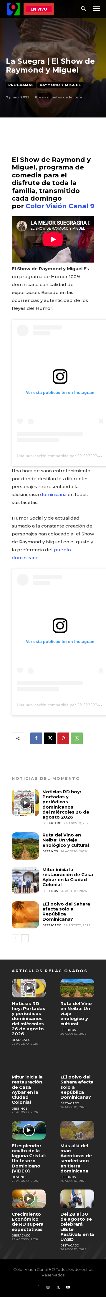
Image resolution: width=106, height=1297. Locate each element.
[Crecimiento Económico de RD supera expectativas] (29, 1199)
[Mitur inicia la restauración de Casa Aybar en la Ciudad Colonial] (25, 880)
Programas (21, 85)
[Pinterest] (63, 738)
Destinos (50, 851)
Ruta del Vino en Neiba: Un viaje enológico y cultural (65, 840)
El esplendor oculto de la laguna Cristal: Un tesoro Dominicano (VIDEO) (29, 1158)
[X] (50, 738)
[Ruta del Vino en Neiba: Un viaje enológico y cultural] (25, 845)
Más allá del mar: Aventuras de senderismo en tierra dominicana (76, 1158)
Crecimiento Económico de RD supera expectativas (28, 1221)
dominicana (53, 494)
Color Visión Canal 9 (60, 206)
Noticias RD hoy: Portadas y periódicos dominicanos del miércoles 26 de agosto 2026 (65, 804)
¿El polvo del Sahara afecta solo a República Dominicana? (66, 911)
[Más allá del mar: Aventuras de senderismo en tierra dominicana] (77, 1130)
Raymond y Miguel (60, 85)
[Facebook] (36, 738)
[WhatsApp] (77, 738)
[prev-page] (15, 938)
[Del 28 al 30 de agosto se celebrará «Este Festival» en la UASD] (77, 1199)
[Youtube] (68, 1287)
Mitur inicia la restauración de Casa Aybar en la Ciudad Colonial (67, 877)
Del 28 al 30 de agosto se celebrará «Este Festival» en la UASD (77, 1226)
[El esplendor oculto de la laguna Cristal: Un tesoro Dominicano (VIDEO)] (29, 1130)
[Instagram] (48, 1287)
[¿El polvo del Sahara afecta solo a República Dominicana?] (25, 914)
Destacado (51, 823)
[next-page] (25, 938)
